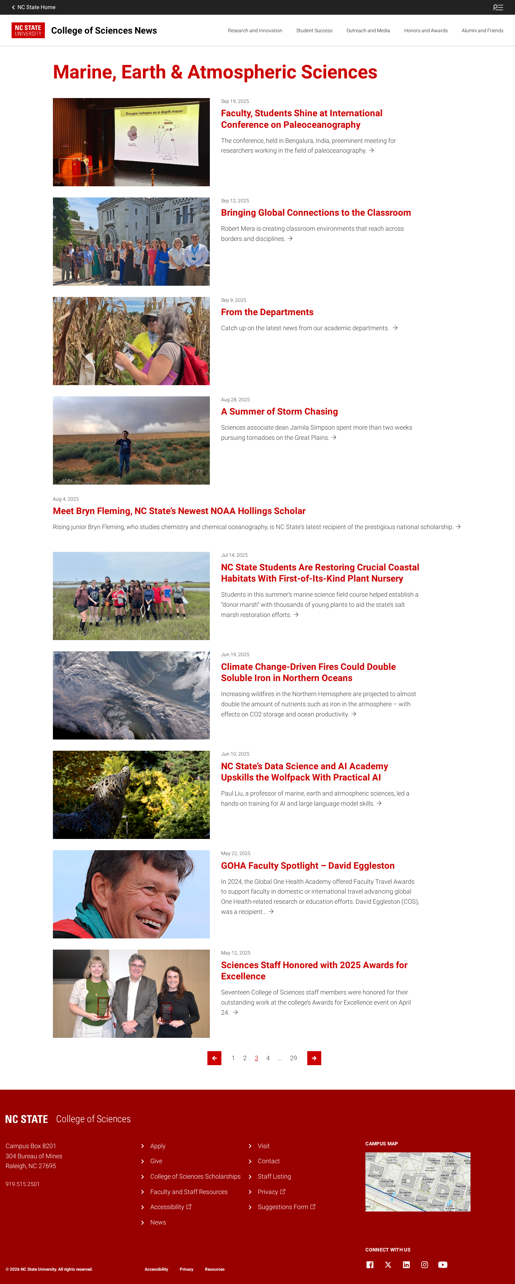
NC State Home (36, 7)
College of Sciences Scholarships (195, 1176)
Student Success (314, 30)
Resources (215, 1269)
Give (156, 1161)
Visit (264, 1146)
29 (293, 1058)
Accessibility (156, 1269)
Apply (158, 1146)
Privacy (186, 1269)
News (158, 1222)
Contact (269, 1161)
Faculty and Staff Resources (189, 1191)
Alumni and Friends (482, 30)
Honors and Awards (426, 30)
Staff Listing (274, 1176)
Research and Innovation (255, 30)
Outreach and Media (368, 30)
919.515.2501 (23, 1184)
